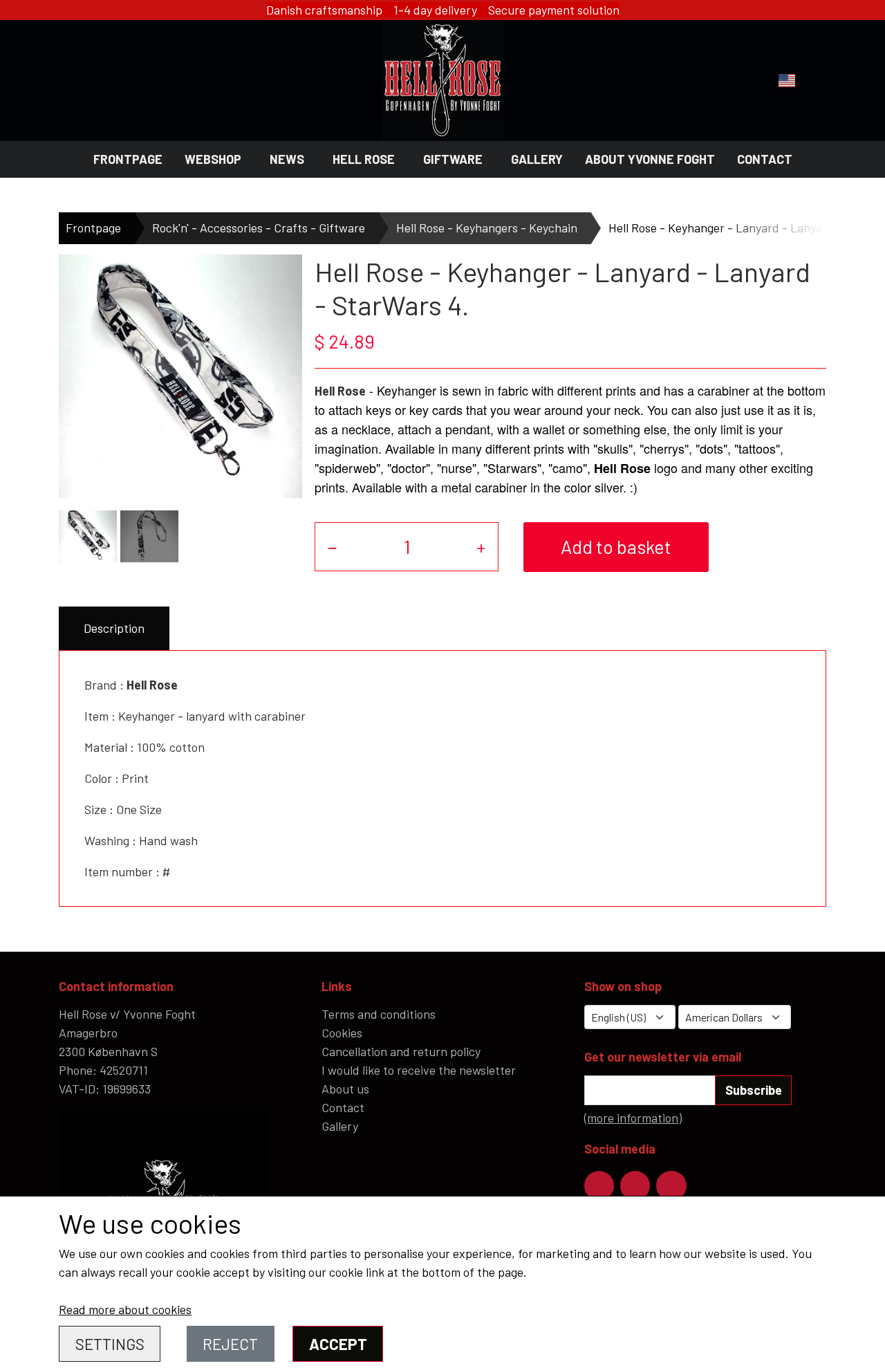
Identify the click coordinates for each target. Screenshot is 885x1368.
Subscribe (753, 1090)
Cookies (342, 1032)
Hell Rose (364, 159)
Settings (110, 1343)
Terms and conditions (379, 1014)
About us (345, 1088)
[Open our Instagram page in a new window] (635, 1186)
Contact (764, 159)
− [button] (332, 546)
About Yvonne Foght (650, 159)
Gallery (537, 159)
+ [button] (480, 546)
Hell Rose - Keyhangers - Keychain (486, 227)
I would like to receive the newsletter (419, 1070)
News (287, 159)
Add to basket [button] (616, 546)
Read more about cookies (125, 1309)
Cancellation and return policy (401, 1051)
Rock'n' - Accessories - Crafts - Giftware (258, 227)
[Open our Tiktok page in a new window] (671, 1186)
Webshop (213, 159)
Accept (338, 1343)
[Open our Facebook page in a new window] (599, 1186)
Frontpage (127, 159)
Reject (230, 1343)
